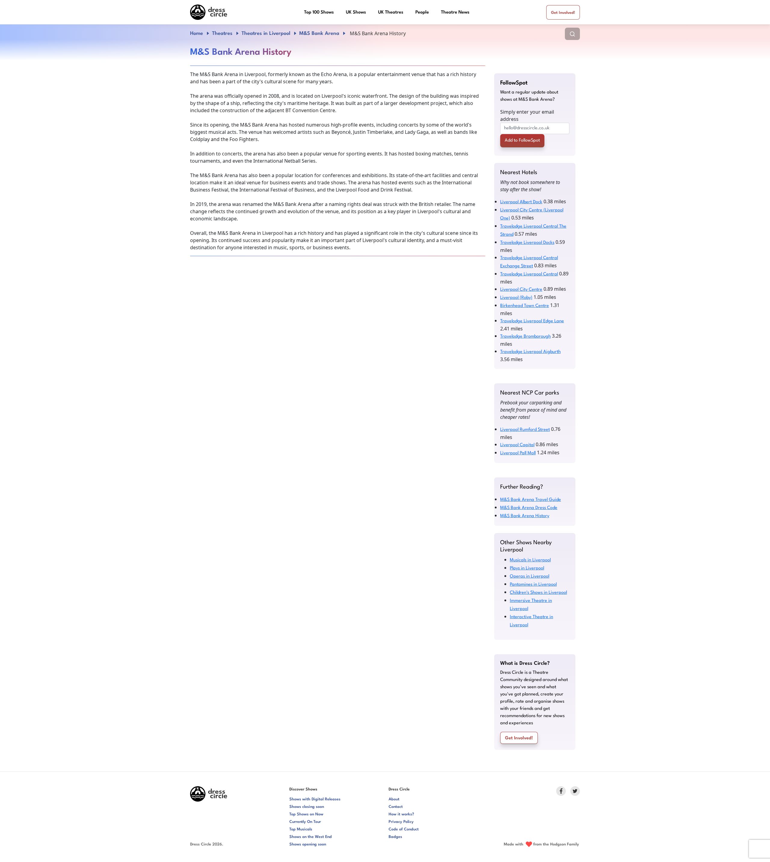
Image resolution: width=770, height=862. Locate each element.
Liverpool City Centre (521, 289)
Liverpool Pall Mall (518, 453)
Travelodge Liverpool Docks (527, 243)
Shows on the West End (310, 837)
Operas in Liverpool (529, 576)
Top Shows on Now (306, 814)
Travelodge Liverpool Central (529, 274)
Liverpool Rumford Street (525, 430)
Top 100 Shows (319, 12)
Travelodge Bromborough (525, 336)
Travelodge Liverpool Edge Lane (532, 321)
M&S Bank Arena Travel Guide (530, 500)
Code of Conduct (404, 829)
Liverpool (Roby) (516, 298)
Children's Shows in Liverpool (538, 593)
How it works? (401, 814)
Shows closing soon (306, 807)
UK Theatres (390, 12)
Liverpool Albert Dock (521, 202)
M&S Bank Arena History (524, 516)
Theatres (222, 33)
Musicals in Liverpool (530, 560)
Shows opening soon (307, 844)
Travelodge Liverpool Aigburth (530, 352)
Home (196, 33)
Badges (395, 837)
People (422, 12)
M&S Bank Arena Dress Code (528, 508)
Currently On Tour (305, 822)
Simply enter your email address (527, 115)
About (394, 799)
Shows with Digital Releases (314, 799)
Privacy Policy (401, 822)
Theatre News (455, 12)
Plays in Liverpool (527, 568)
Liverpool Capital (517, 445)
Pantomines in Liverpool (533, 584)
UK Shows (356, 12)
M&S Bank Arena (319, 33)
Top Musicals (300, 829)
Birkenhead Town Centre (524, 306)
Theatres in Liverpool (266, 33)
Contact (396, 807)
